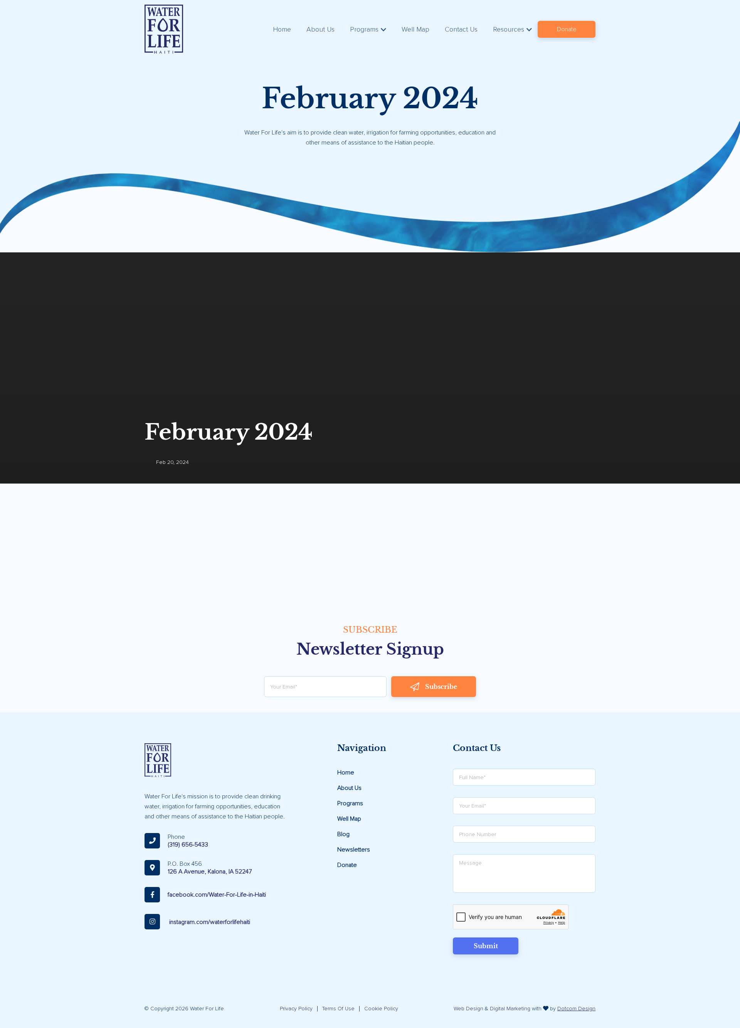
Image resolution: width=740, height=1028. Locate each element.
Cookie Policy (381, 1008)
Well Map (415, 29)
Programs (364, 29)
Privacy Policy (296, 1008)
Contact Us (461, 29)
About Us (320, 29)
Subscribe (441, 686)
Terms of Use (338, 1008)
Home (282, 29)
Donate (567, 29)
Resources (508, 29)
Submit (486, 946)
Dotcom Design (576, 1008)
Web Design (468, 1008)
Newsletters (353, 849)
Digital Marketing (510, 1008)
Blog (343, 834)
